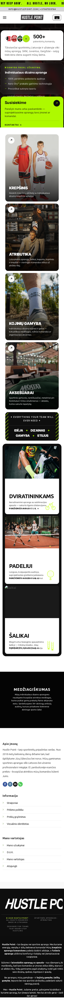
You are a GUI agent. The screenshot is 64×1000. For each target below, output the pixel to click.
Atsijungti (12, 866)
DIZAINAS (38, 430)
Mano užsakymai (15, 845)
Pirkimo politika (15, 809)
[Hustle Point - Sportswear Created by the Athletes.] (32, 17)
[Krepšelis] (57, 17)
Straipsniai (12, 803)
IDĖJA (18, 430)
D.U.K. (10, 852)
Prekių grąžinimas (16, 816)
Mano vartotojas (15, 859)
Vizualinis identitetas (18, 824)
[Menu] (5, 17)
